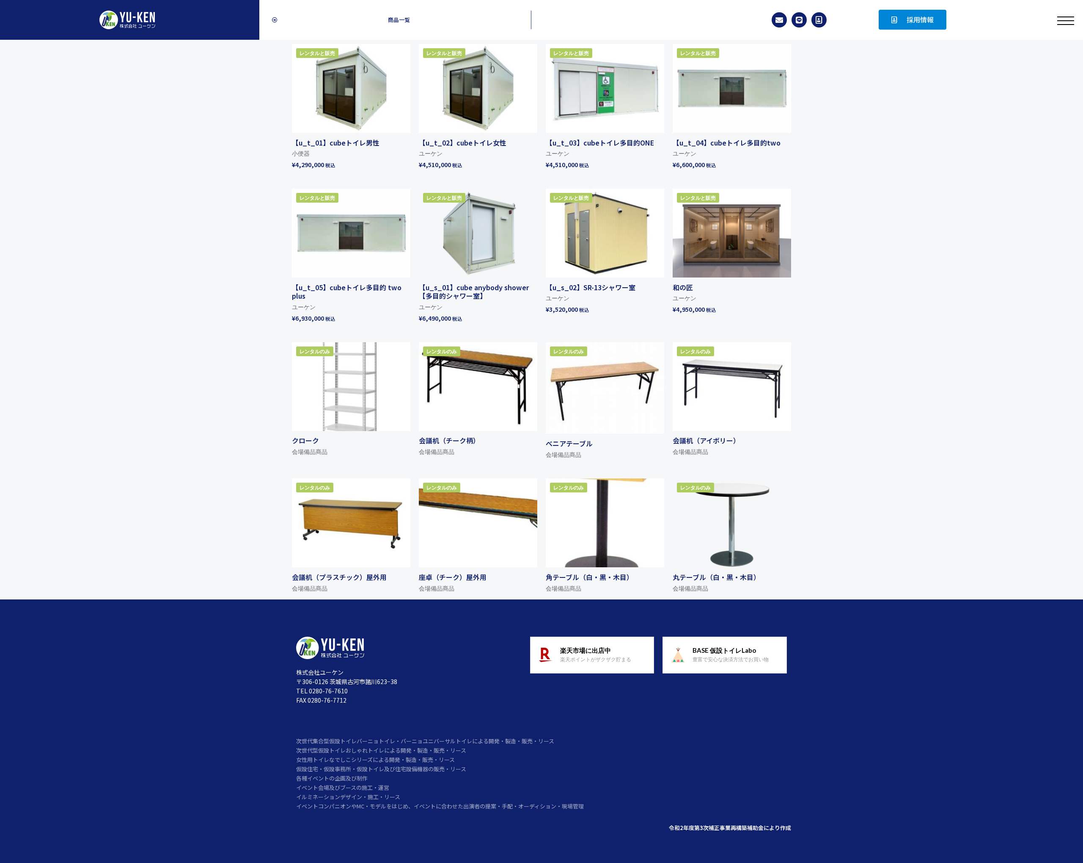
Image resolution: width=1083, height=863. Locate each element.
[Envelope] (779, 19)
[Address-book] (819, 19)
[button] (395, 20)
